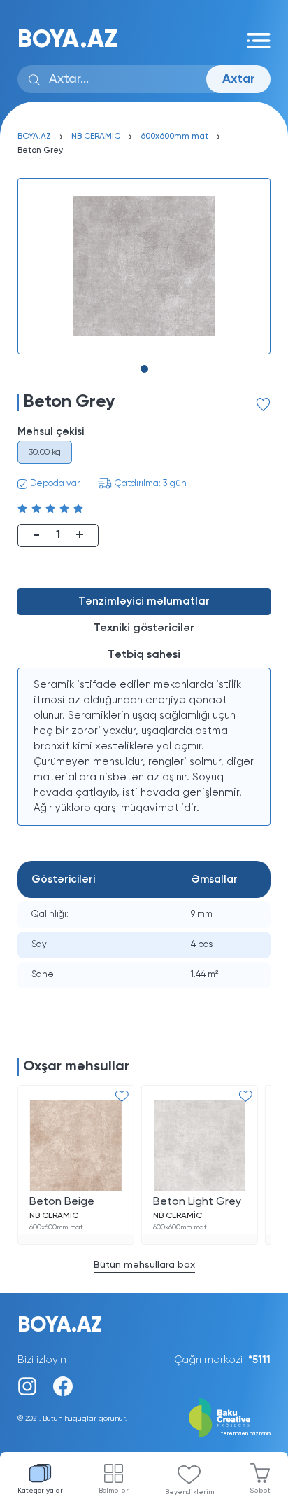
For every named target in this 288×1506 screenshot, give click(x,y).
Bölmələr (114, 1490)
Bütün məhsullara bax (144, 1265)
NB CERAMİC (95, 136)
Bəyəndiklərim (189, 1491)
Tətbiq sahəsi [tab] (144, 655)
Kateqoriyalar (40, 1490)
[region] (144, 746)
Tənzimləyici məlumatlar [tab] (144, 601)
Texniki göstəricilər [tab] (144, 628)
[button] (144, 369)
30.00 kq (45, 452)
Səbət (260, 1490)
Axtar (238, 79)
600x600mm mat (174, 136)
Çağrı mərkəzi (222, 1360)
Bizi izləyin (41, 1360)
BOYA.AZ (67, 40)
